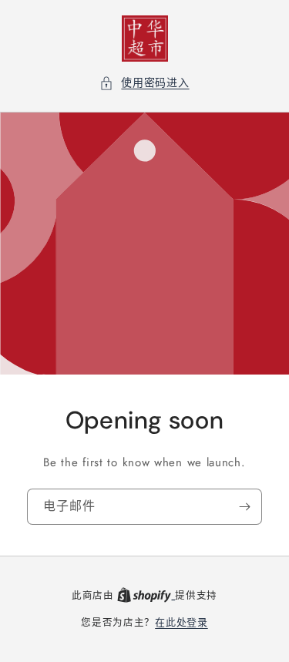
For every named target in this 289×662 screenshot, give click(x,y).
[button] (144, 82)
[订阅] (244, 507)
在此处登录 (181, 622)
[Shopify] (146, 595)
